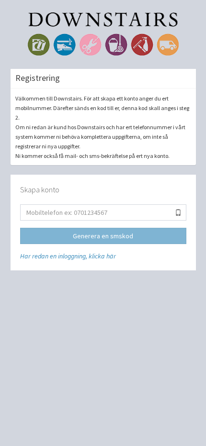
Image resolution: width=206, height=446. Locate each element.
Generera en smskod (103, 236)
